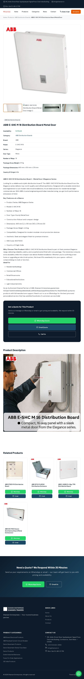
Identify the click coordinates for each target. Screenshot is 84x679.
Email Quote (43, 327)
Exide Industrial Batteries (11, 654)
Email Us (55, 584)
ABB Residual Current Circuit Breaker (15, 641)
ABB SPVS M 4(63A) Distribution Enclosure (39, 485)
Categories (35, 12)
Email (16, 496)
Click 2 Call (65, 12)
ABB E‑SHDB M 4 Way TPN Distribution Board (66, 485)
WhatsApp (17, 491)
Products (25, 12)
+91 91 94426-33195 (54, 645)
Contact (53, 12)
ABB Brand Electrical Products (13, 637)
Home (16, 12)
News (45, 12)
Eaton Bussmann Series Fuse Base (15, 648)
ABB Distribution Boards (22, 17)
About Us (48, 616)
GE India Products (9, 661)
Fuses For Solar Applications (12, 658)
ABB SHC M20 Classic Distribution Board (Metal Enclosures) (13, 531)
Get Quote (76, 12)
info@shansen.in (59, 2)
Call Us (43, 334)
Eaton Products (8, 651)
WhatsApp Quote (43, 321)
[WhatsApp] (79, 674)
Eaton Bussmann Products (12, 644)
